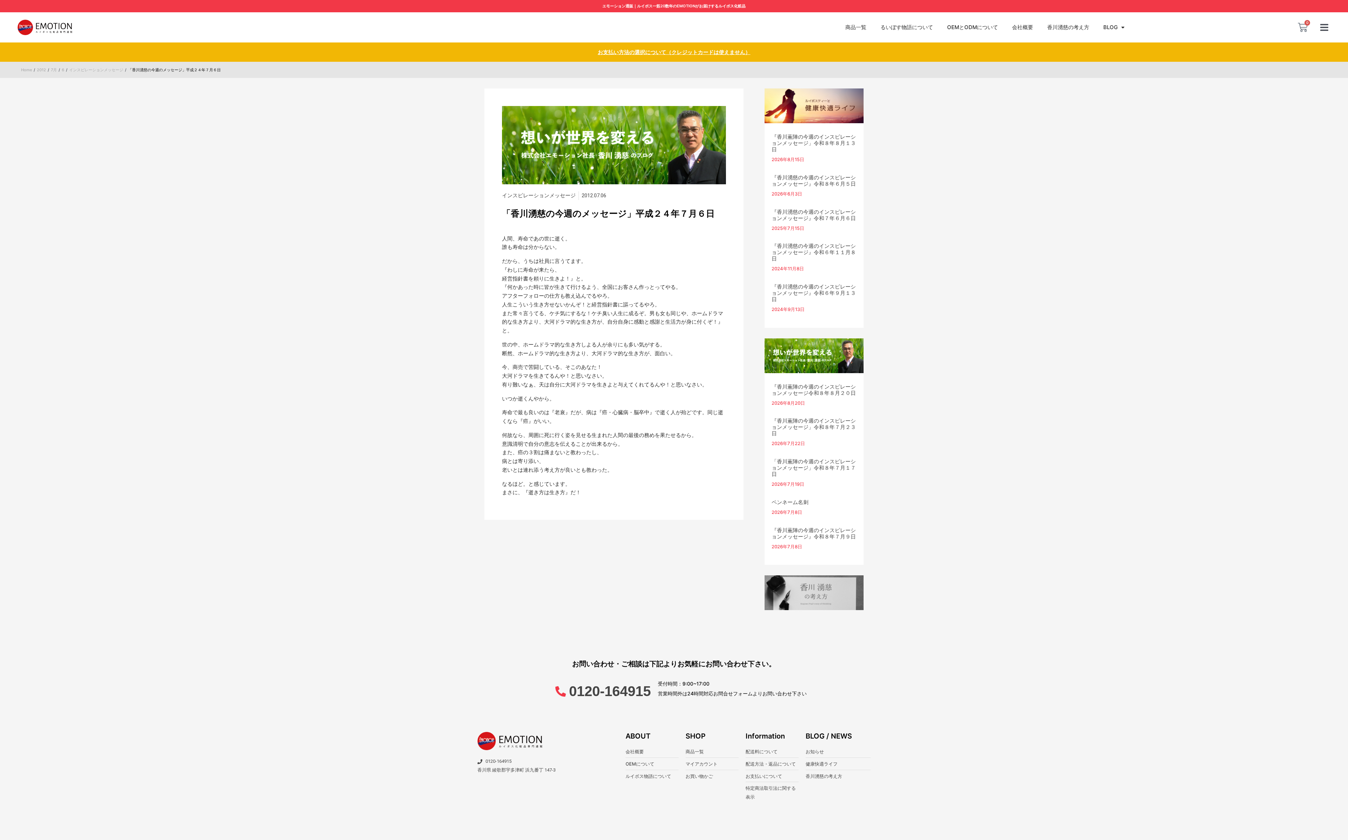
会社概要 (1022, 27)
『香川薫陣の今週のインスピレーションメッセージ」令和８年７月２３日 (814, 427)
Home (26, 69)
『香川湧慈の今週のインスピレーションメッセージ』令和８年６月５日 (814, 180)
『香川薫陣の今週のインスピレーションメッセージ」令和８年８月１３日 (814, 143)
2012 (41, 69)
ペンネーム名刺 (790, 502)
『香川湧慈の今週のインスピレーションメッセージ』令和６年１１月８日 (814, 252)
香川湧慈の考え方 (1068, 27)
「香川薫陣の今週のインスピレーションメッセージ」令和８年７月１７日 (814, 467)
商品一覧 (855, 27)
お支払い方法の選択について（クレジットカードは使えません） (674, 52)
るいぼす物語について (906, 27)
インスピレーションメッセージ (96, 69)
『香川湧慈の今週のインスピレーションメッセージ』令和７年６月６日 (814, 215)
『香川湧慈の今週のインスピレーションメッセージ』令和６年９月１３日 (814, 293)
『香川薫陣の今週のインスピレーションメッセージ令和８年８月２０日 (814, 389)
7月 (54, 69)
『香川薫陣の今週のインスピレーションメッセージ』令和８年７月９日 (814, 533)
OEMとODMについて (972, 27)
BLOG (1110, 27)
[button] (1324, 27)
